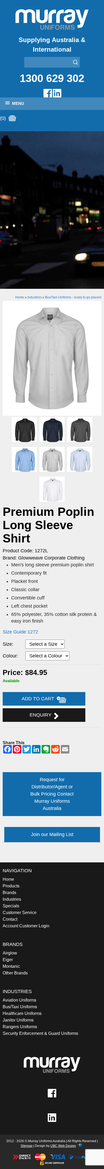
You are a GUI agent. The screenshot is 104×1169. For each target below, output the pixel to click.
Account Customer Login (26, 926)
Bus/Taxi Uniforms (20, 1007)
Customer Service (20, 912)
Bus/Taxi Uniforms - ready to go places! (73, 297)
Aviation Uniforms (19, 1000)
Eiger (8, 959)
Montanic (11, 966)
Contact (10, 919)
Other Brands (15, 973)
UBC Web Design (63, 1146)
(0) (3, 118)
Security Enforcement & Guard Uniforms (40, 1033)
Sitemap (27, 1146)
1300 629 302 (52, 78)
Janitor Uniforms (18, 1020)
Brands (9, 892)
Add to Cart (39, 698)
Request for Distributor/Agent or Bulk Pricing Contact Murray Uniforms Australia (52, 794)
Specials (11, 906)
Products (11, 886)
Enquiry (42, 715)
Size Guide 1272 (20, 632)
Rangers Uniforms (20, 1026)
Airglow (10, 953)
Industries (34, 297)
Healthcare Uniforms (22, 1013)
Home (19, 297)
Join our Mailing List (52, 834)
